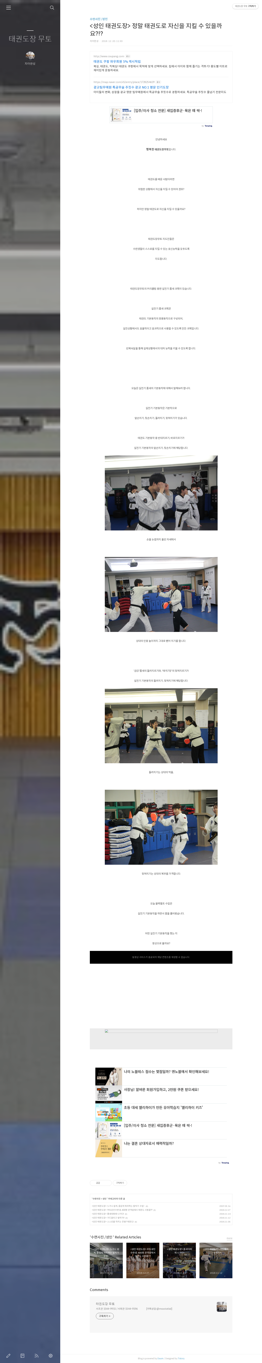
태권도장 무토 (30, 39)
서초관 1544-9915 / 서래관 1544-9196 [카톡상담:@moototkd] (134, 1308)
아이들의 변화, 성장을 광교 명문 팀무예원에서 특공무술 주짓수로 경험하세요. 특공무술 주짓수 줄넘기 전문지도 (160, 92)
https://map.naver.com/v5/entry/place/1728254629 (124, 82)
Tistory (181, 1358)
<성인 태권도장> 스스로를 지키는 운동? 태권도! (113, 1221)
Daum (160, 1358)
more (229, 1238)
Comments (99, 1290)
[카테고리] (8, 7)
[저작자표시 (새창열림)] (128, 1183)
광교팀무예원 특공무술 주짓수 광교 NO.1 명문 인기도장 (131, 87)
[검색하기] (52, 8)
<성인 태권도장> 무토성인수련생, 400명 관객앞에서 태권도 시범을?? (122, 1210)
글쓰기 (9, 1355)
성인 (104, 1198)
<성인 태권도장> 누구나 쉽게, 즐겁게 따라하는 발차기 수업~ (118, 1206)
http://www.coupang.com (109, 56)
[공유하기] (103, 1183)
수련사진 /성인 (99, 19)
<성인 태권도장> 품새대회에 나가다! (108, 1213)
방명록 (23, 1355)
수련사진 (97, 1198)
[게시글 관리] (108, 1183)
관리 (51, 1355)
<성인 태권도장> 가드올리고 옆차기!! (108, 1217)
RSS (37, 1355)
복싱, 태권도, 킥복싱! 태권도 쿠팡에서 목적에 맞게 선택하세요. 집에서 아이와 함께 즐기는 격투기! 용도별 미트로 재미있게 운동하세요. (160, 68)
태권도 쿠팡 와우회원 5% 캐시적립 (117, 62)
